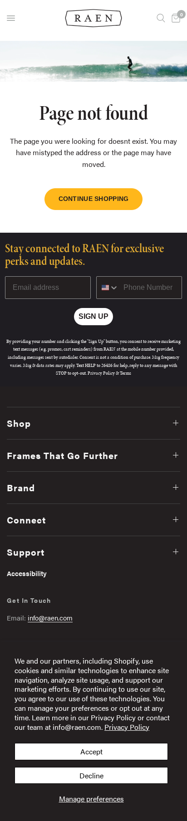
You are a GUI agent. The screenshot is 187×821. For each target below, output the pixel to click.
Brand (21, 487)
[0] (174, 18)
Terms (125, 373)
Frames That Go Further (62, 455)
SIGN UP (93, 316)
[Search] (160, 18)
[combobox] (108, 287)
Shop (19, 423)
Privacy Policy (126, 727)
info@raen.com (50, 617)
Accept (91, 751)
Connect (26, 519)
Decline (91, 775)
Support (25, 551)
